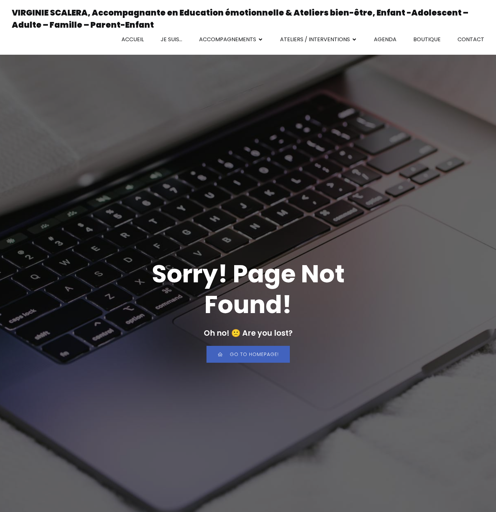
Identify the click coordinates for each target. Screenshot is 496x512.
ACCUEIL (132, 39)
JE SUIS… (171, 39)
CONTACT (471, 39)
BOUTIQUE (427, 39)
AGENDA (385, 39)
